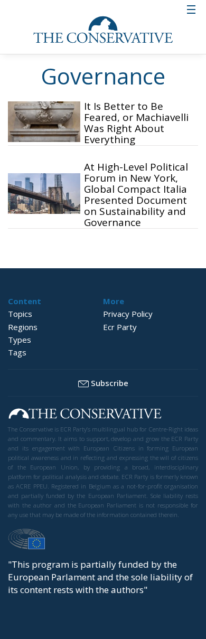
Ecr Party (120, 327)
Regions (23, 327)
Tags (17, 352)
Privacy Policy (128, 313)
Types (19, 339)
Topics (20, 313)
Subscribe (109, 383)
